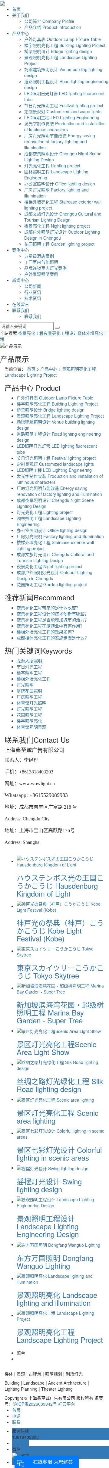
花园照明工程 (29, 715)
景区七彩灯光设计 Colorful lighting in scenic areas (59, 1153)
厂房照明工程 (29, 697)
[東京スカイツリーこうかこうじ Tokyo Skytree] (60, 951)
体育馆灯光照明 (31, 703)
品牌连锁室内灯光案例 (45, 268)
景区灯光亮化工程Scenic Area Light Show (56, 1048)
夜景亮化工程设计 (61, 333)
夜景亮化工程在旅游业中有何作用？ (50, 626)
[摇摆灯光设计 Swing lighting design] (52, 1168)
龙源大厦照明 (29, 661)
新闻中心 (20, 280)
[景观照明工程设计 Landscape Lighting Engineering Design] (60, 1202)
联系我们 (20, 310)
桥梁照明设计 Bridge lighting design (58, 51)
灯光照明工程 (29, 709)
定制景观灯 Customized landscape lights (62, 111)
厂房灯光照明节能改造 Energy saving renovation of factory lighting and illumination (59, 141)
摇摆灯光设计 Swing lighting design (49, 1185)
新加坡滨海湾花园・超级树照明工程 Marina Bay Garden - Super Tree (60, 1012)
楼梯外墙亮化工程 (34, 679)
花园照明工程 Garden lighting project (59, 244)
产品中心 (20, 33)
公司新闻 (32, 286)
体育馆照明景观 (31, 727)
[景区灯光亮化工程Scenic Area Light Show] (59, 1031)
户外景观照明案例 (41, 274)
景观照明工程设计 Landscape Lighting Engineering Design (48, 1226)
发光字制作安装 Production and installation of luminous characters (65, 126)
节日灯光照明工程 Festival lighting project (63, 105)
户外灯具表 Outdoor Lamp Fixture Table (62, 39)
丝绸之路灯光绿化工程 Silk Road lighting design (60, 1085)
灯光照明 (25, 685)
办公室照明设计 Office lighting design (59, 184)
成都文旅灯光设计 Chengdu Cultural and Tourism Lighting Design (62, 217)
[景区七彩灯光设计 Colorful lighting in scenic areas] (60, 1133)
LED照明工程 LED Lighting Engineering (61, 117)
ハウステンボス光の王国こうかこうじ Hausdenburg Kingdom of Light (60, 885)
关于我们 (20, 15)
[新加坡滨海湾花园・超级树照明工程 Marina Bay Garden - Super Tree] (60, 988)
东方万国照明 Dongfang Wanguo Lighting (55, 1261)
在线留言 (20, 304)
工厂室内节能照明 (41, 262)
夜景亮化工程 (31, 333)
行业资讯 (32, 292)
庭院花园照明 (29, 691)
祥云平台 (66, 1404)
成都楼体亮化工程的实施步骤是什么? (52, 638)
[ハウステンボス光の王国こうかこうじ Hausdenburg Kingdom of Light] (60, 861)
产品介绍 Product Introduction (52, 27)
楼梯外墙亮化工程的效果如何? (45, 632)
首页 (16, 9)
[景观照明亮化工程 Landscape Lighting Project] (60, 1315)
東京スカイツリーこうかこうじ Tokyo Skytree (60, 971)
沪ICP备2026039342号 (35, 1404)
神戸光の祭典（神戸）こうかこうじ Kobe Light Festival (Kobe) (60, 930)
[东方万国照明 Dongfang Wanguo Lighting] (58, 1244)
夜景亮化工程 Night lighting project (57, 226)
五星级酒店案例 (39, 256)
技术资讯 (32, 298)
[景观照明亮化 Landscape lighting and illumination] (60, 1278)
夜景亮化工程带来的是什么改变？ (48, 608)
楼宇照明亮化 (29, 721)
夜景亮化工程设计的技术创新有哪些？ (53, 614)
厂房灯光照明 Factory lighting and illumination (60, 536)
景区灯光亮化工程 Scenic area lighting (57, 1116)
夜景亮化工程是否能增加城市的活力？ (53, 620)
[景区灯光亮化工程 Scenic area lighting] (55, 1099)
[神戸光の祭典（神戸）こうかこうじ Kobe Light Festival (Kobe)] (60, 906)
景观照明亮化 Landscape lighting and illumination (57, 1298)
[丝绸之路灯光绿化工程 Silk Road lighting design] (60, 1064)
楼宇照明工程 (29, 673)
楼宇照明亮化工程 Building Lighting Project (64, 45)
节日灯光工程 (29, 667)
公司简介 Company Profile (49, 21)
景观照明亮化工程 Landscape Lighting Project (50, 372)
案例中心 (20, 250)
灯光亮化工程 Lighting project (52, 166)
